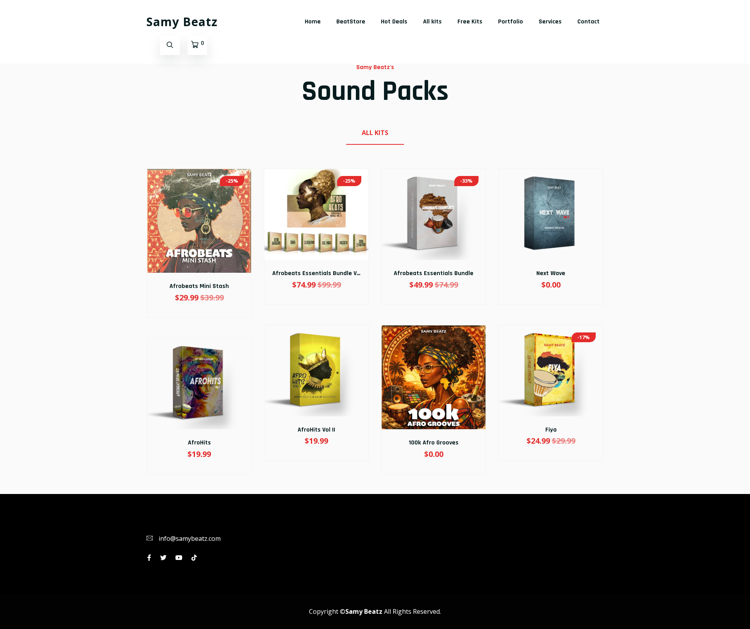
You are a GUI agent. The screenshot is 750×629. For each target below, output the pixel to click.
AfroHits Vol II (316, 430)
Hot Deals (394, 22)
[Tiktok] (194, 557)
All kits (375, 132)
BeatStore (350, 22)
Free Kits (469, 22)
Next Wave (550, 273)
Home (313, 22)
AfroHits (199, 443)
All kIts (432, 22)
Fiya (551, 430)
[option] (199, 331)
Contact (588, 22)
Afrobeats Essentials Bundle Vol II (319, 273)
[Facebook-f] (149, 557)
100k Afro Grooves (434, 443)
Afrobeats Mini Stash (199, 286)
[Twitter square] (163, 557)
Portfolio (510, 22)
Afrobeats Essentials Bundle (433, 273)
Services (550, 22)
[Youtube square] (179, 557)
